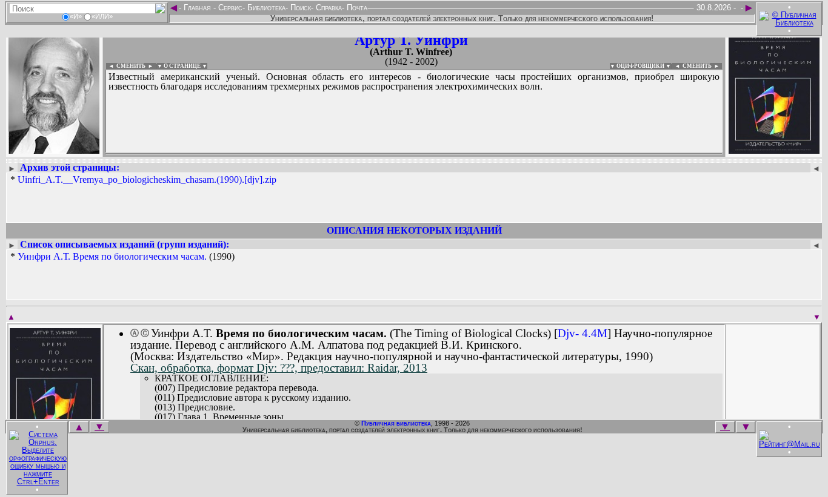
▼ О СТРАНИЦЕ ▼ (182, 66)
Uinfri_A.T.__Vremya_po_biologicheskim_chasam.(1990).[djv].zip (147, 179)
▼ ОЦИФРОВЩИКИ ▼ (640, 66)
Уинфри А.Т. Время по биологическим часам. (112, 256)
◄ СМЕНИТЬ (125, 66)
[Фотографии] (53, 149)
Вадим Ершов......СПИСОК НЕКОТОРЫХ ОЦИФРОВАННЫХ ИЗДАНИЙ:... (400, 153)
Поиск (299, 8)
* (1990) (122, 257)
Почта (355, 8)
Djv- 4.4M (582, 333)
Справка (327, 8)
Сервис (229, 8)
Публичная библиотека (396, 423)
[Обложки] (774, 149)
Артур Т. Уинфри (411, 40)
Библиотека (265, 8)
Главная (197, 8)
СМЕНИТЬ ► (702, 66)
